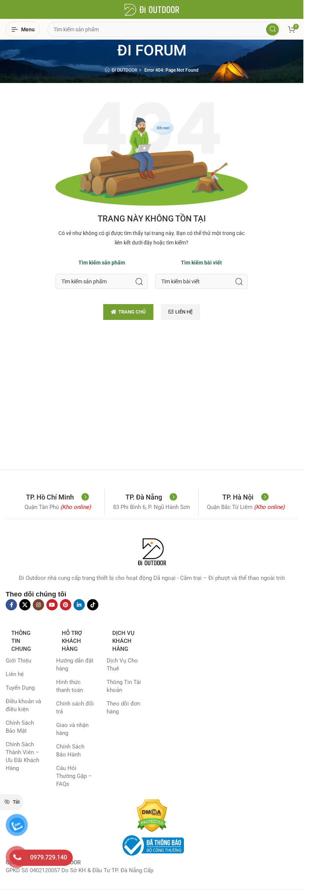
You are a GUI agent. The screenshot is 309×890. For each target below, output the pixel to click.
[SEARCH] (139, 281)
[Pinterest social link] (65, 604)
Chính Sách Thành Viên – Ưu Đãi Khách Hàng (22, 756)
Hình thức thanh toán (69, 686)
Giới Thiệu (18, 660)
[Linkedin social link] (79, 604)
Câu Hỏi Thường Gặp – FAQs (74, 776)
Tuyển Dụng (20, 687)
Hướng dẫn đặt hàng (74, 664)
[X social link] (25, 604)
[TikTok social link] (92, 604)
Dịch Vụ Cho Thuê (122, 664)
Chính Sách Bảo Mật (20, 726)
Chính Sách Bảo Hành (70, 750)
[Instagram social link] (38, 604)
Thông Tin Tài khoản (124, 686)
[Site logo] (152, 9)
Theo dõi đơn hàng (123, 707)
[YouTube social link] (52, 604)
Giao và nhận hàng (72, 729)
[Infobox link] (57, 497)
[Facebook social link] (11, 604)
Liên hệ (15, 674)
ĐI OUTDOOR (125, 70)
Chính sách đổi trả (75, 707)
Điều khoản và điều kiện (23, 705)
